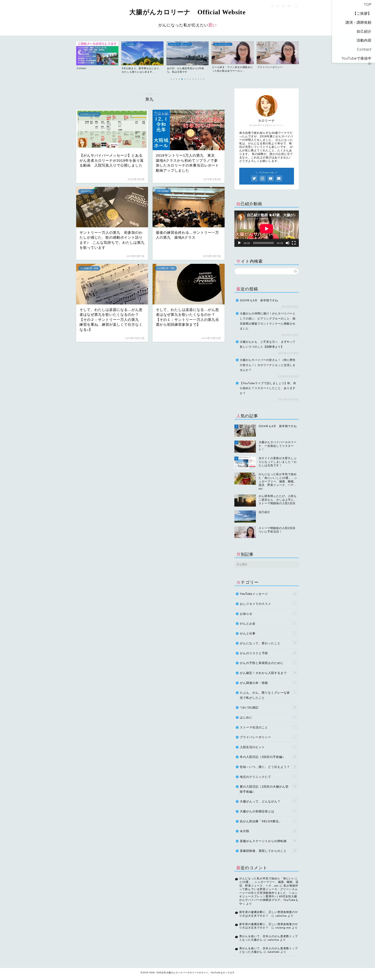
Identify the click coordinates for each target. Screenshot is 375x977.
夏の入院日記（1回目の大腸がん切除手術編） (268, 789)
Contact (364, 49)
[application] (266, 229)
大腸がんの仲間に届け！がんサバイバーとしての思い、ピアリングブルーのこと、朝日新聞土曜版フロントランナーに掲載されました (268, 321)
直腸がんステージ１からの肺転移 (268, 841)
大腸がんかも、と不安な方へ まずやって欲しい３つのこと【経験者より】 (268, 344)
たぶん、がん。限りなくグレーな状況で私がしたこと (267, 695)
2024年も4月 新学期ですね (259, 300)
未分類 (268, 831)
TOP (367, 4)
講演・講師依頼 (358, 22)
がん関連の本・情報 (267, 682)
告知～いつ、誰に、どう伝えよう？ (268, 766)
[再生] (239, 243)
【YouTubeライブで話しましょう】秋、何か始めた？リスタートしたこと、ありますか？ (268, 388)
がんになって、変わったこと (268, 643)
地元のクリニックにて (267, 776)
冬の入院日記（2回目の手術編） (268, 756)
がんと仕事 (267, 633)
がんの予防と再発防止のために (267, 663)
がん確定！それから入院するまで (268, 673)
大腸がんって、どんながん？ (267, 801)
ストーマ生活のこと (267, 727)
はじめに (267, 717)
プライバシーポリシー (267, 737)
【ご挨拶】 (362, 13)
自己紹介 (364, 31)
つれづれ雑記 (268, 707)
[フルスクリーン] (294, 243)
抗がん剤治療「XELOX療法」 (267, 821)
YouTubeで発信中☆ (356, 59)
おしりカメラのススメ (267, 603)
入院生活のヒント (267, 747)
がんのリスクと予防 (268, 653)
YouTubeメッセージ (268, 593)
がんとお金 (267, 623)
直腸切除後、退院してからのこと (268, 850)
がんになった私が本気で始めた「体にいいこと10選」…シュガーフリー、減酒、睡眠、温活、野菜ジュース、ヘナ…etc (268, 882)
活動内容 (364, 40)
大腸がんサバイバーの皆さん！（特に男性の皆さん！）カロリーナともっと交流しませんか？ (268, 365)
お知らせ (267, 613)
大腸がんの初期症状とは (267, 811)
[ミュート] (287, 243)
